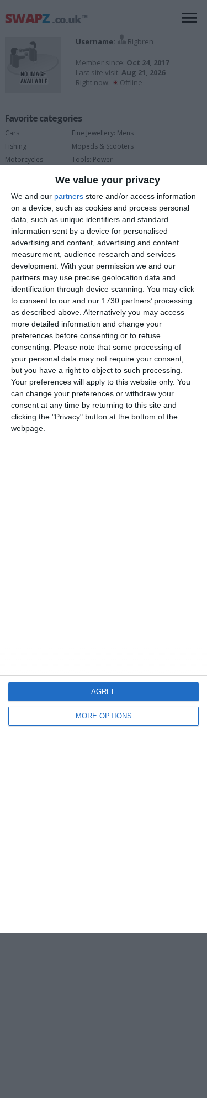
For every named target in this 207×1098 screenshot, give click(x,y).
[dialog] (103, 549)
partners (68, 196)
